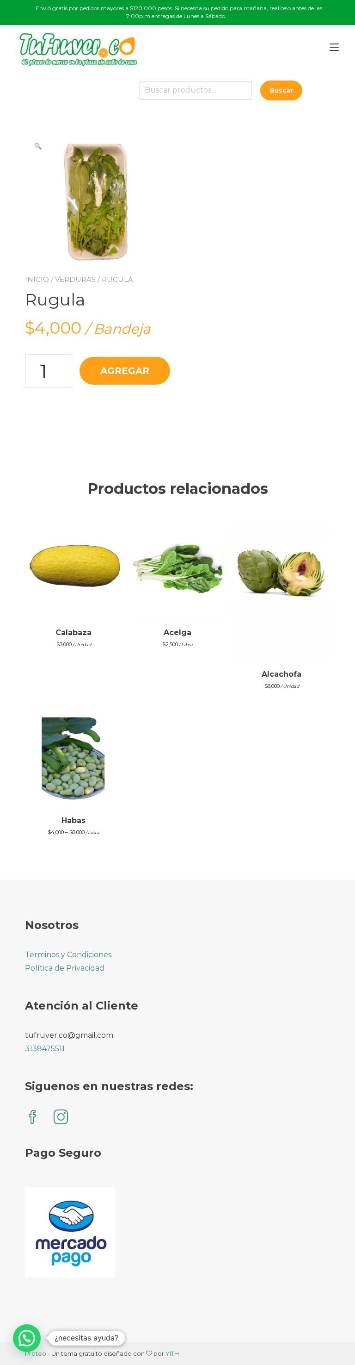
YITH (172, 1353)
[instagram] (61, 1118)
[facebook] (32, 1118)
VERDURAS (75, 279)
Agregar (124, 370)
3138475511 (45, 1048)
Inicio (37, 279)
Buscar (281, 90)
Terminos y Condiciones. (69, 954)
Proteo (35, 1353)
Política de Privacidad (64, 968)
